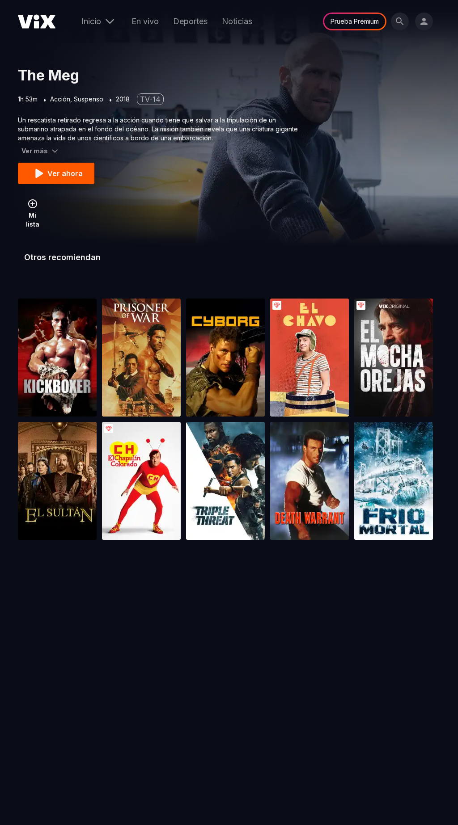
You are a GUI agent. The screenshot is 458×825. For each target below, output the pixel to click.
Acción (60, 99)
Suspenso (88, 99)
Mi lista (32, 219)
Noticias (237, 21)
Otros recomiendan (62, 257)
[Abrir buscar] (400, 21)
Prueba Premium (355, 21)
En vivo (145, 21)
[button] (57, 358)
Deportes (190, 21)
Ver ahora (65, 173)
